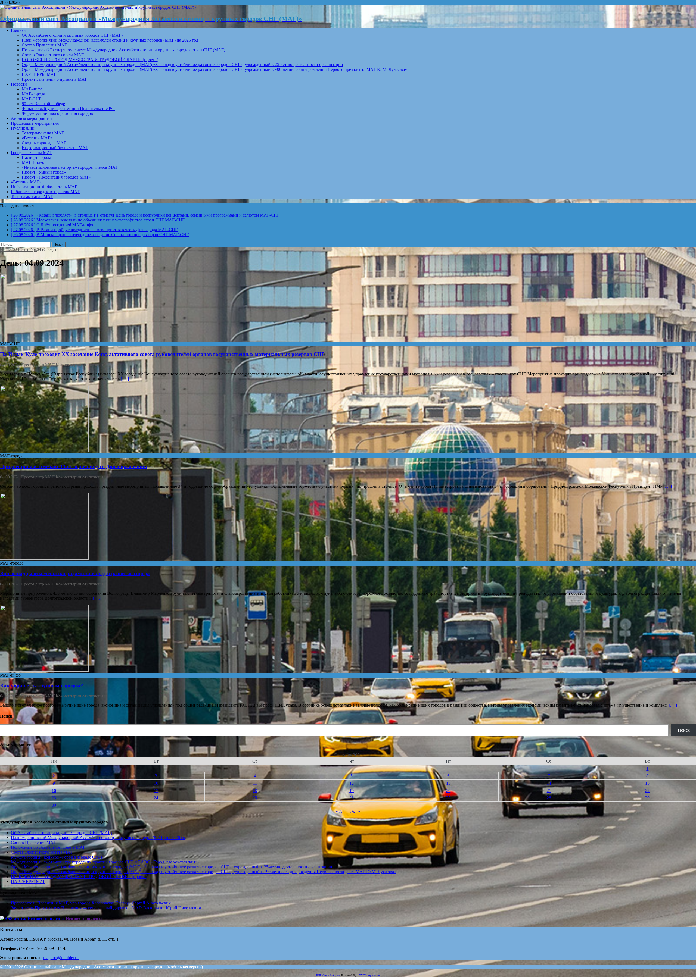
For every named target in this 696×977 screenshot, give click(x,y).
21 (549, 790)
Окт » (355, 811)
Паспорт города (36, 157)
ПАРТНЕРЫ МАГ (39, 74)
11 (255, 783)
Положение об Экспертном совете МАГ (48, 847)
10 (156, 783)
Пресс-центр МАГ (38, 364)
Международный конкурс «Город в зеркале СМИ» (57, 857)
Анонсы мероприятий (31, 118)
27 (448, 798)
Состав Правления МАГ (44, 45)
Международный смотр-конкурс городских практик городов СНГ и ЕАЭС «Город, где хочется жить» (105, 862)
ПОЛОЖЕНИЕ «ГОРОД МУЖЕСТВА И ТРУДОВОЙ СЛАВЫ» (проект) (90, 59)
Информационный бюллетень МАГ (55, 147)
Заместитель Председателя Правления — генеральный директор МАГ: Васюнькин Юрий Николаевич (106, 908)
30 (54, 805)
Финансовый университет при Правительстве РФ (68, 108)
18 (255, 790)
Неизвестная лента (84, 918)
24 (156, 798)
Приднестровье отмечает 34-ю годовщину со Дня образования (73, 466)
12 (351, 783)
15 (647, 783)
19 (351, 790)
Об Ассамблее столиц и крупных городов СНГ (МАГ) (72, 35)
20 (448, 790)
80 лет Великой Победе (43, 103)
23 (54, 798)
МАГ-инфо (32, 89)
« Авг (341, 811)
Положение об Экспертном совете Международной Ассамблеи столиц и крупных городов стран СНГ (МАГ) (123, 50)
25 (255, 798)
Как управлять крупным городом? (41, 685)
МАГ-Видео (33, 162)
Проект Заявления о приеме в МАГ (54, 79)
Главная (18, 30)
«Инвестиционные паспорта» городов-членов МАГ (70, 167)
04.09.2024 (10, 364)
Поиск (684, 730)
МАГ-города (33, 94)
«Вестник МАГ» (37, 138)
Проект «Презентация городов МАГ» (56, 177)
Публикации (23, 128)
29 (647, 798)
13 (448, 783)
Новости (19, 84)
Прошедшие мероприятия (35, 123)
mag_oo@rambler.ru (61, 957)
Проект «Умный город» (44, 172)
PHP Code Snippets (328, 975)
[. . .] (125, 379)
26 (351, 798)
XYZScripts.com (369, 975)
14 (549, 783)
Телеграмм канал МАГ (43, 133)
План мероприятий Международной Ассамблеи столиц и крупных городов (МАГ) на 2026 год (110, 40)
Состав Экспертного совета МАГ (53, 54)
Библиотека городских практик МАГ (45, 191)
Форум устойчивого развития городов (57, 113)
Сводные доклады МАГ (44, 142)
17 (156, 790)
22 (647, 790)
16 (54, 790)
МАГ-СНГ (31, 98)
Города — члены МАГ (31, 152)
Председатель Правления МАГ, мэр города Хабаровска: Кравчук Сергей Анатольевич (91, 903)
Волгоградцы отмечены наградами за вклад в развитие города (75, 573)
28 (549, 798)
